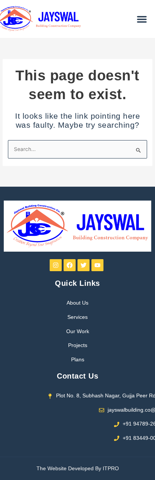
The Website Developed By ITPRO (77, 468)
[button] (142, 19)
